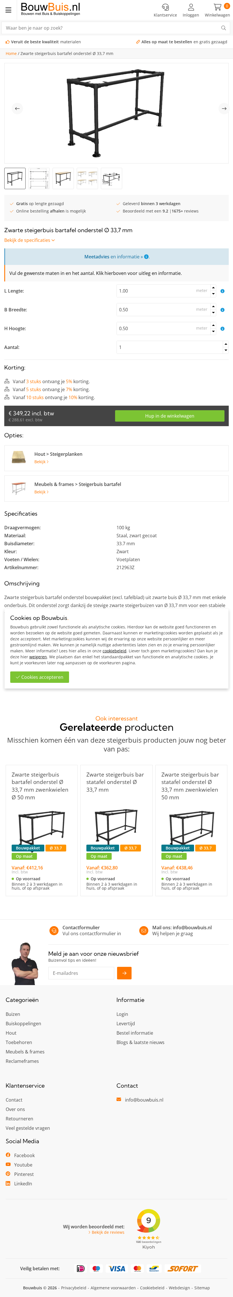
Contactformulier (81, 927)
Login (122, 1014)
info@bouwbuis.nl (192, 927)
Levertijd (125, 1023)
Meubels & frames (25, 1052)
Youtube (23, 1165)
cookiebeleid (114, 650)
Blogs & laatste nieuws (140, 1042)
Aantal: (11, 347)
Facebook (24, 1155)
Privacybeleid (73, 1287)
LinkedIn (23, 1183)
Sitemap (202, 1287)
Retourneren (19, 1119)
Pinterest (24, 1174)
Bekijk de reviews (108, 1232)
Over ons (15, 1109)
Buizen (13, 1014)
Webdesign (179, 1287)
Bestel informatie (134, 1033)
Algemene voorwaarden (113, 1287)
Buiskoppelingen (23, 1023)
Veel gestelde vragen (28, 1128)
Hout (11, 1033)
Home (11, 54)
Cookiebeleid (152, 1287)
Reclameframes (22, 1061)
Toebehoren (19, 1042)
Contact (14, 1100)
